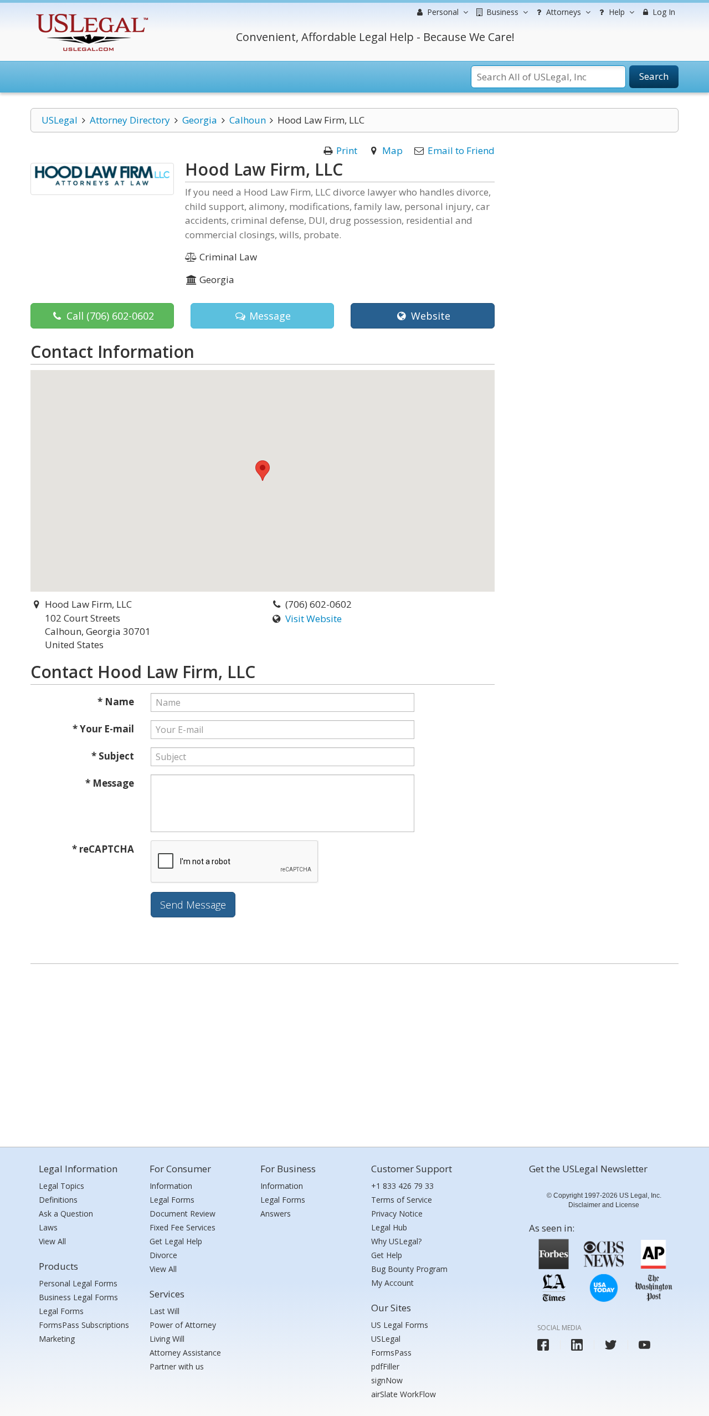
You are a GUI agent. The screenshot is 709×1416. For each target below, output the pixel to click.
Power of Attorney (183, 1325)
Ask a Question (66, 1213)
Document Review (182, 1213)
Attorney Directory (130, 120)
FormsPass (391, 1352)
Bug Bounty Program (409, 1269)
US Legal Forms (399, 1325)
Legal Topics (61, 1186)
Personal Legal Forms (78, 1283)
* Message (109, 783)
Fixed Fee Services (182, 1227)
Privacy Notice (397, 1213)
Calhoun (247, 120)
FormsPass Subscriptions (84, 1325)
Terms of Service (401, 1199)
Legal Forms (61, 1311)
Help (616, 12)
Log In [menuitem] (662, 12)
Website (429, 315)
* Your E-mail (103, 728)
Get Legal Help (176, 1241)
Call (109, 315)
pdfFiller (385, 1366)
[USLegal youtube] (644, 1345)
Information (171, 1186)
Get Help (386, 1255)
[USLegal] (90, 15)
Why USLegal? (396, 1241)
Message (268, 315)
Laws (48, 1227)
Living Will (167, 1338)
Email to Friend (461, 150)
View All (52, 1241)
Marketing (57, 1338)
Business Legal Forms (78, 1297)
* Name (115, 701)
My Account (392, 1283)
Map (392, 150)
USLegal (60, 120)
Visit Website (313, 618)
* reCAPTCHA (103, 849)
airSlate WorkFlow (403, 1394)
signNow (387, 1380)
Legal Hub (389, 1227)
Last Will (164, 1311)
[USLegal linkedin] (577, 1345)
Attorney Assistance (185, 1352)
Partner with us (177, 1366)
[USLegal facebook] (543, 1345)
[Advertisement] (354, 1052)
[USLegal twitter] (610, 1345)
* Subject (112, 756)
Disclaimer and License (603, 1205)
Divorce (163, 1255)
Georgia (199, 120)
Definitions (58, 1199)
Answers (275, 1213)
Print (346, 150)
